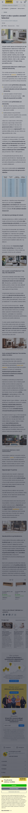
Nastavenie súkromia (14, 791)
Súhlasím (14, 785)
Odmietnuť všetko (14, 788)
